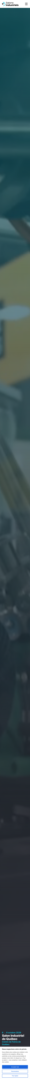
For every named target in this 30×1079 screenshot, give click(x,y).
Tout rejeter (15, 1075)
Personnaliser (15, 1071)
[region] (15, 1063)
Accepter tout (15, 1067)
